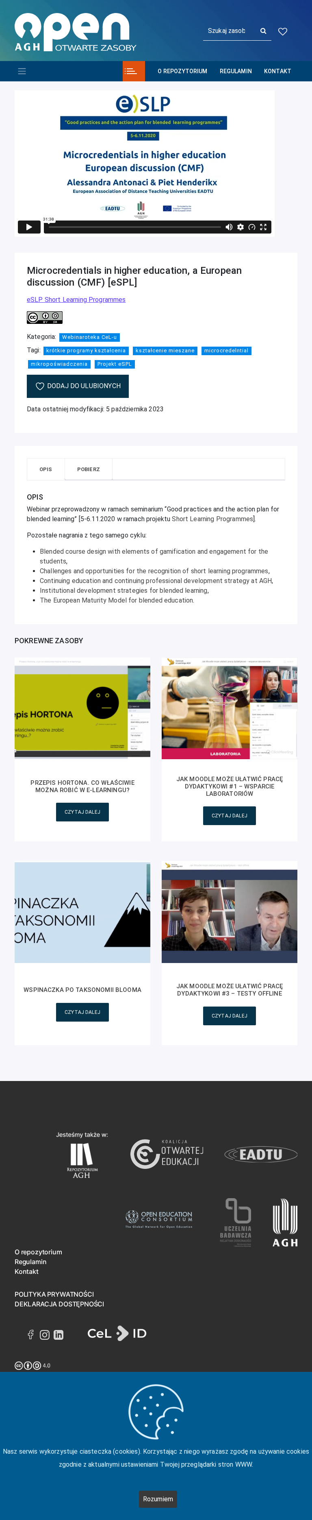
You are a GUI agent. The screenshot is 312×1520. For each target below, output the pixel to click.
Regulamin (236, 71)
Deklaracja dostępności (59, 1304)
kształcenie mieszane (165, 350)
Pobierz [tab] (88, 469)
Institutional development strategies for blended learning (124, 590)
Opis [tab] (45, 469)
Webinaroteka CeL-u (89, 337)
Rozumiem (158, 1499)
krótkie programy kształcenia (86, 350)
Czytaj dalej (82, 812)
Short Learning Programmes (212, 519)
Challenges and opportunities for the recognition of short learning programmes (154, 571)
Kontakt (277, 71)
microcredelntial (226, 350)
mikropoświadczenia (59, 364)
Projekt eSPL (115, 364)
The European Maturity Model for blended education (116, 600)
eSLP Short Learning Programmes (76, 300)
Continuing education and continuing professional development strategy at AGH (156, 581)
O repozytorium (182, 71)
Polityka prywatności (54, 1294)
